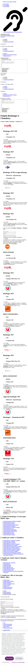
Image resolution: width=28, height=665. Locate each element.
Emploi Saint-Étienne (7, 587)
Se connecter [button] (3, 44)
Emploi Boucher (6, 563)
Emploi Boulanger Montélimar (9, 529)
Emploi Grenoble (7, 584)
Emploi (4, 590)
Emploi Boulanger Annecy (9, 522)
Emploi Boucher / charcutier (9, 562)
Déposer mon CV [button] (7, 55)
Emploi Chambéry (7, 582)
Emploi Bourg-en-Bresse (8, 581)
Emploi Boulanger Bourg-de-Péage (10, 524)
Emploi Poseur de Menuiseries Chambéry (12, 552)
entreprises (4, 620)
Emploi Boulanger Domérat (9, 526)
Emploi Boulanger (7, 565)
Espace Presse (6, 626)
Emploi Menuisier (7, 566)
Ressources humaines (7, 627)
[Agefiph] (7, 35)
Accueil (5, 53)
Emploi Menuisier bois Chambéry (10, 545)
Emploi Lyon (6, 586)
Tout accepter (9, 658)
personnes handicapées (11, 617)
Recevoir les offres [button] (7, 243)
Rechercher (4, 71)
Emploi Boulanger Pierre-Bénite (10, 531)
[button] (5, 39)
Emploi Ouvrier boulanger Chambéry (11, 550)
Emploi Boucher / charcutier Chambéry (11, 540)
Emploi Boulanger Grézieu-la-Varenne (11, 527)
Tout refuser (19, 658)
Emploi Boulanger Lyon (8, 528)
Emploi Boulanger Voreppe (9, 534)
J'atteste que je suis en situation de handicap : (12, 237)
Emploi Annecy (6, 580)
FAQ (4, 623)
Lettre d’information (7, 625)
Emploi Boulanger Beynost (9, 523)
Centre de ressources (7, 624)
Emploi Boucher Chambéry (9, 541)
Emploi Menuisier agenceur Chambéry (11, 544)
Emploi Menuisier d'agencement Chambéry (12, 546)
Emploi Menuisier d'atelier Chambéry (11, 547)
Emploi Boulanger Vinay (8, 532)
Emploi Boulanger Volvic (8, 533)
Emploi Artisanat (6, 592)
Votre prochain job (4, 58)
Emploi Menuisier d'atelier (9, 568)
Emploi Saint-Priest (7, 588)
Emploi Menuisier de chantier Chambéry (12, 549)
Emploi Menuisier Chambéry (9, 542)
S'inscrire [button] (2, 37)
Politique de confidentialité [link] (18, 662)
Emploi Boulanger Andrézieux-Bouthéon (12, 521)
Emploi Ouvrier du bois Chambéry (10, 551)
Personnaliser (5, 662)
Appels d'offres (6, 630)
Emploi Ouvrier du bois (8, 570)
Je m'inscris (3, 613)
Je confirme (14, 243)
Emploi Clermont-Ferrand (8, 583)
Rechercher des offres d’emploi (10, 54)
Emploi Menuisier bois (8, 567)
